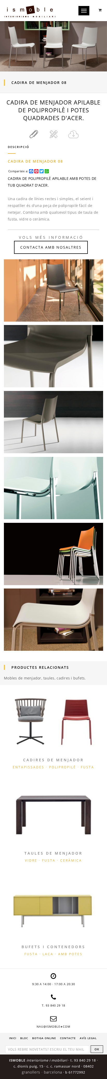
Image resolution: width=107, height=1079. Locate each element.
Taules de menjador (53, 853)
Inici (12, 1038)
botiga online (44, 1038)
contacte (68, 1038)
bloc (24, 1038)
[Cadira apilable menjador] (53, 290)
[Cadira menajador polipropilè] (53, 356)
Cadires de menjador (53, 760)
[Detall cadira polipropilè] (53, 619)
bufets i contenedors (53, 947)
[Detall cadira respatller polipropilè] (53, 554)
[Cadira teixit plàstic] (53, 422)
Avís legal (88, 1038)
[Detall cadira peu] (53, 488)
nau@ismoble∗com (53, 1026)
